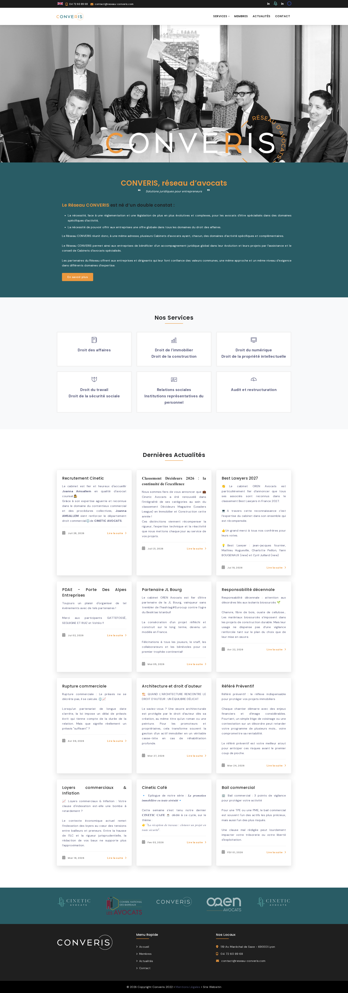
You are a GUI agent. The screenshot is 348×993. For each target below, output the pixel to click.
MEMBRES (241, 16)
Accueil (144, 947)
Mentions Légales (188, 987)
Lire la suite (115, 533)
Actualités (146, 961)
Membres (145, 954)
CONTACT (282, 16)
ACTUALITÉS (261, 16)
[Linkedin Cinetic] (268, 3)
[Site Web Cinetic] (275, 3)
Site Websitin (212, 987)
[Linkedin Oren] (282, 3)
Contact (144, 968)
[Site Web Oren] (289, 3)
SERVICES (220, 16)
